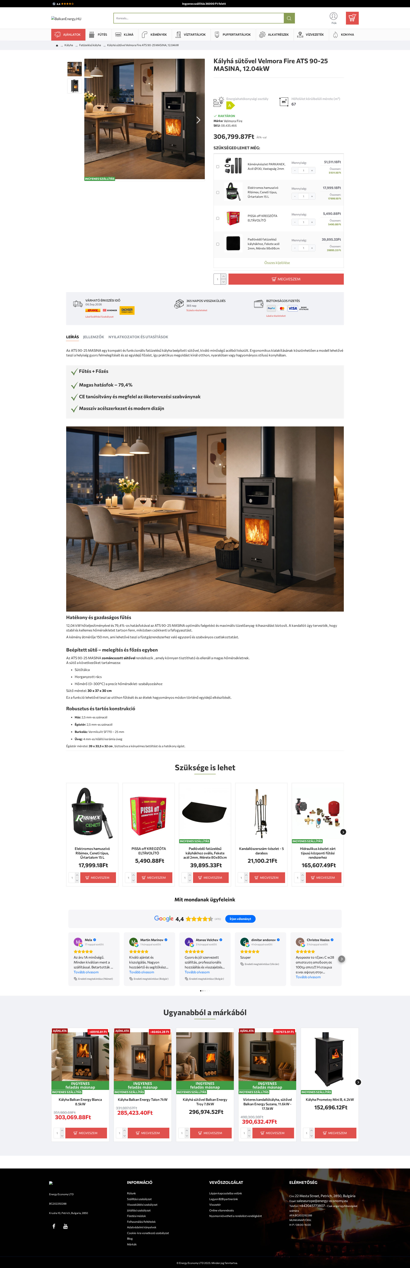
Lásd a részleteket (276, 315)
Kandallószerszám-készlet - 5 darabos (261, 850)
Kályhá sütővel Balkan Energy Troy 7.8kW (205, 1101)
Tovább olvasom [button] (86, 972)
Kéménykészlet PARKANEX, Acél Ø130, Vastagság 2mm (266, 166)
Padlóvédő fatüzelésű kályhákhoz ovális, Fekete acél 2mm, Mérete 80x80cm (205, 852)
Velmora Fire (233, 121)
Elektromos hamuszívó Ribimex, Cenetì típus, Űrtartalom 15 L (263, 192)
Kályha (68, 45)
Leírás (72, 337)
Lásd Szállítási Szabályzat (99, 316)
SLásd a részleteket (196, 310)
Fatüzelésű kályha (90, 45)
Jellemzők (93, 337)
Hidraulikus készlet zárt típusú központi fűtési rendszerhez (318, 852)
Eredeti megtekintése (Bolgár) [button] (151, 978)
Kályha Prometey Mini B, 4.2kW (330, 1099)
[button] (90, 119)
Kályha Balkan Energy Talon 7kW (142, 1099)
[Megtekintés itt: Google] (78, 942)
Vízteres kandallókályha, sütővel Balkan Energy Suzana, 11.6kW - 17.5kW (267, 1103)
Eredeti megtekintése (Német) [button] (95, 978)
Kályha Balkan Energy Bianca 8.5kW (80, 1101)
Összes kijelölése (277, 263)
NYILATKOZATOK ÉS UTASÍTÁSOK (138, 337)
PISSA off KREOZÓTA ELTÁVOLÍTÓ (262, 218)
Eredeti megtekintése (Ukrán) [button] (262, 963)
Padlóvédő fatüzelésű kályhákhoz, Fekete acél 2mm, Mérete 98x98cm (264, 243)
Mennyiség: (299, 162)
